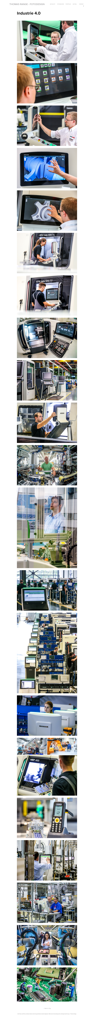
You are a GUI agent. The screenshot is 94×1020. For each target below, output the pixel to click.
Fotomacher (60, 4)
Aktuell (75, 4)
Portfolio (68, 4)
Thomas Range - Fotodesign (27, 4)
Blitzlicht (52, 4)
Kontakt (81, 4)
